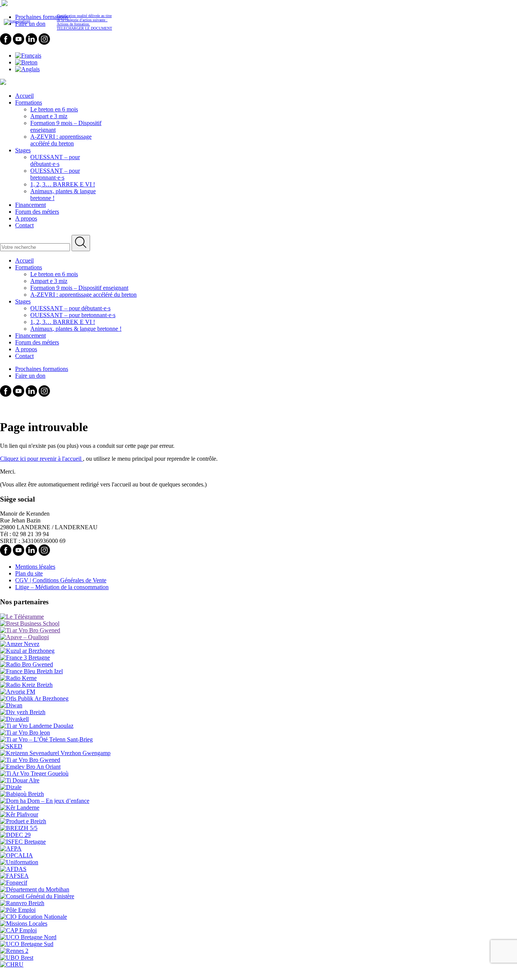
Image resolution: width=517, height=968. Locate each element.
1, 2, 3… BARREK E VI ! (62, 184)
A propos (26, 218)
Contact (24, 225)
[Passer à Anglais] (27, 69)
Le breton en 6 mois (54, 109)
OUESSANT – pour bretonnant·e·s (55, 174)
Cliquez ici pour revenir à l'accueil (41, 458)
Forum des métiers (37, 211)
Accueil (24, 95)
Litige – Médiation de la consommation (62, 587)
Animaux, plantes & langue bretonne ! (75, 328)
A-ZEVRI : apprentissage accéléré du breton (61, 140)
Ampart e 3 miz (48, 116)
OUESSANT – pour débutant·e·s (55, 160)
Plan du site (29, 573)
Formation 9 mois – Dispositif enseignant (79, 288)
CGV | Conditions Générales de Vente (60, 580)
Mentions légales (35, 566)
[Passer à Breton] (26, 62)
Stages (23, 150)
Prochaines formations (41, 369)
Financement (30, 205)
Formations (28, 102)
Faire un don (30, 375)
